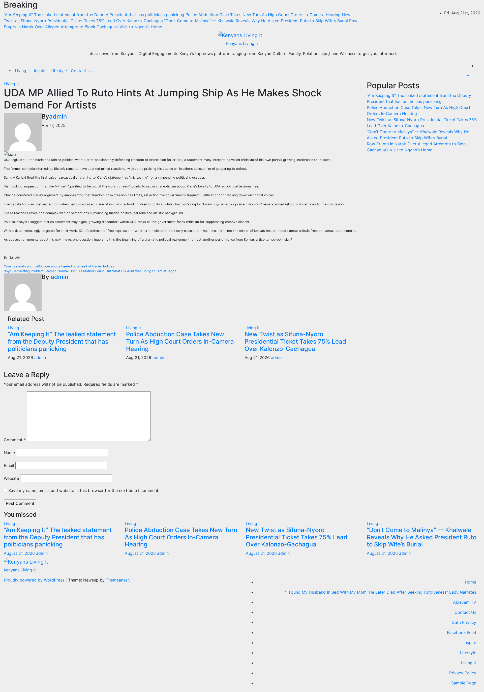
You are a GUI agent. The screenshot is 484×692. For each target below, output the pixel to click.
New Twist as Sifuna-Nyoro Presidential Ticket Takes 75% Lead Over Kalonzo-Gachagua (295, 341)
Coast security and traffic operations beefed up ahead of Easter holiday (59, 266)
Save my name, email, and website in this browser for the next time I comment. (83, 490)
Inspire (40, 70)
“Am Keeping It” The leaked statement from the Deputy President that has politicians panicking (62, 341)
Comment (15, 439)
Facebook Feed (461, 632)
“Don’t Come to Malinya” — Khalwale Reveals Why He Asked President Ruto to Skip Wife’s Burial (421, 537)
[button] (9, 70)
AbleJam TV (464, 602)
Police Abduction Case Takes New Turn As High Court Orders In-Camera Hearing (180, 341)
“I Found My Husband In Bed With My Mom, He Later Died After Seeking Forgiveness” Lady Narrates (380, 592)
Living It (22, 70)
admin (58, 116)
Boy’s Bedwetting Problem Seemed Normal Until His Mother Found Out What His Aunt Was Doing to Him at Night (90, 271)
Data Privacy (464, 622)
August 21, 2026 (20, 553)
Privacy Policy (462, 672)
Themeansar (117, 580)
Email (9, 465)
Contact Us (82, 70)
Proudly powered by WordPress (35, 580)
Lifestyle (59, 70)
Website (11, 478)
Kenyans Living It (242, 43)
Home (470, 582)
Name (9, 452)
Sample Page (463, 682)
